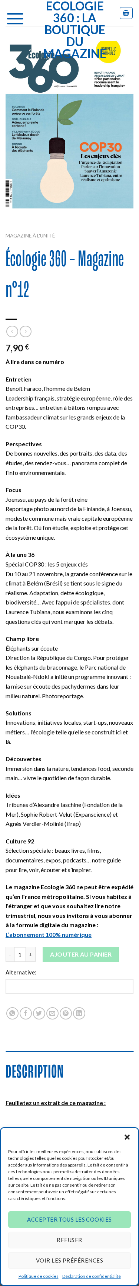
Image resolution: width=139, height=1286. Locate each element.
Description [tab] (35, 1072)
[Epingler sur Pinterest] (66, 1013)
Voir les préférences (69, 1260)
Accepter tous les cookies (69, 1219)
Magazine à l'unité (30, 236)
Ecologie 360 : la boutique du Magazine (74, 30)
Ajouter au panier (81, 954)
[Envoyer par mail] (52, 1013)
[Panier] (126, 13)
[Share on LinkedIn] (79, 1013)
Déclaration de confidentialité (91, 1276)
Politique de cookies (39, 1276)
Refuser (69, 1239)
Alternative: (21, 972)
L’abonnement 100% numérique (49, 934)
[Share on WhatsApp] (12, 1013)
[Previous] (13, 215)
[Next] (33, 215)
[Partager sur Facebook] (26, 1013)
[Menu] (18, 16)
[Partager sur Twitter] (39, 1013)
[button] (127, 1137)
